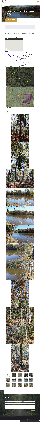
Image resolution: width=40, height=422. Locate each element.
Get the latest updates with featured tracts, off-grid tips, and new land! (30, 421)
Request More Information (11, 19)
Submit (33, 410)
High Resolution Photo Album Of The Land (13, 32)
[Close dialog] (39, 420)
